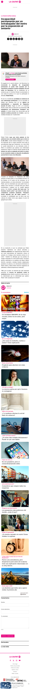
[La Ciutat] (15, 2)
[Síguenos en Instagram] (16, 660)
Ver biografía (9, 287)
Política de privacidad (15, 665)
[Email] (22, 39)
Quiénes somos (15, 669)
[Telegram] (19, 39)
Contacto (15, 671)
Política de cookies (15, 667)
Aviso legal (15, 664)
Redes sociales (15, 673)
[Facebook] (8, 39)
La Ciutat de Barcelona (8, 16)
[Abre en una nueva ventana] (9, 679)
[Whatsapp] (16, 39)
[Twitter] (11, 39)
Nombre (3, 602)
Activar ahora (10, 79)
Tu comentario (4, 616)
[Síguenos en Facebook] (10, 660)
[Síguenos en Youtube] (19, 660)
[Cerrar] (28, 684)
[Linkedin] (14, 39)
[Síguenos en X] (13, 660)
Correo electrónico (5, 609)
